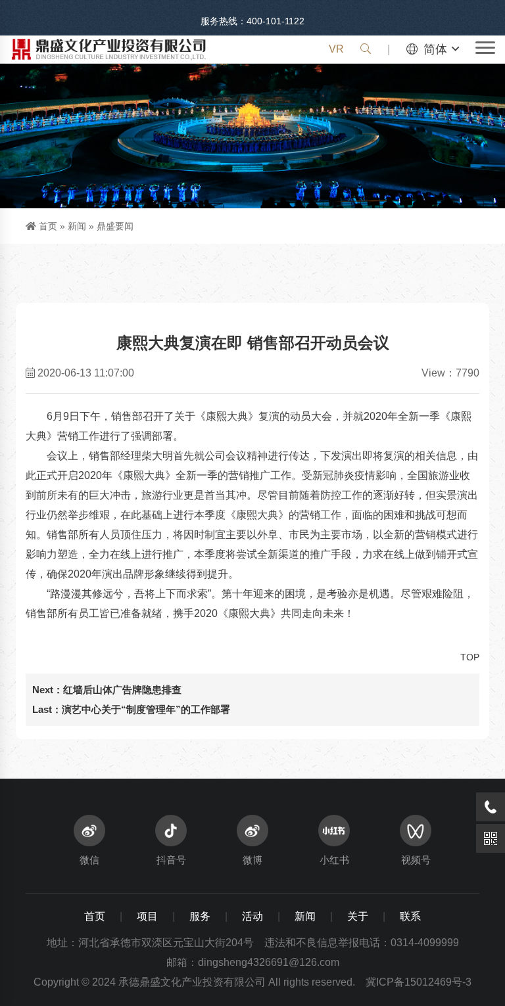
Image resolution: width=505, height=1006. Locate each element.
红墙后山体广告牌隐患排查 (122, 689)
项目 (147, 916)
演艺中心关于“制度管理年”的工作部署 (146, 709)
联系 (410, 916)
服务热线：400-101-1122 (252, 21)
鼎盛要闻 (115, 226)
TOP (469, 657)
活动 (252, 916)
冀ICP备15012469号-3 (418, 982)
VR (336, 49)
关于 (357, 916)
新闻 (77, 226)
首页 (48, 226)
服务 (199, 916)
